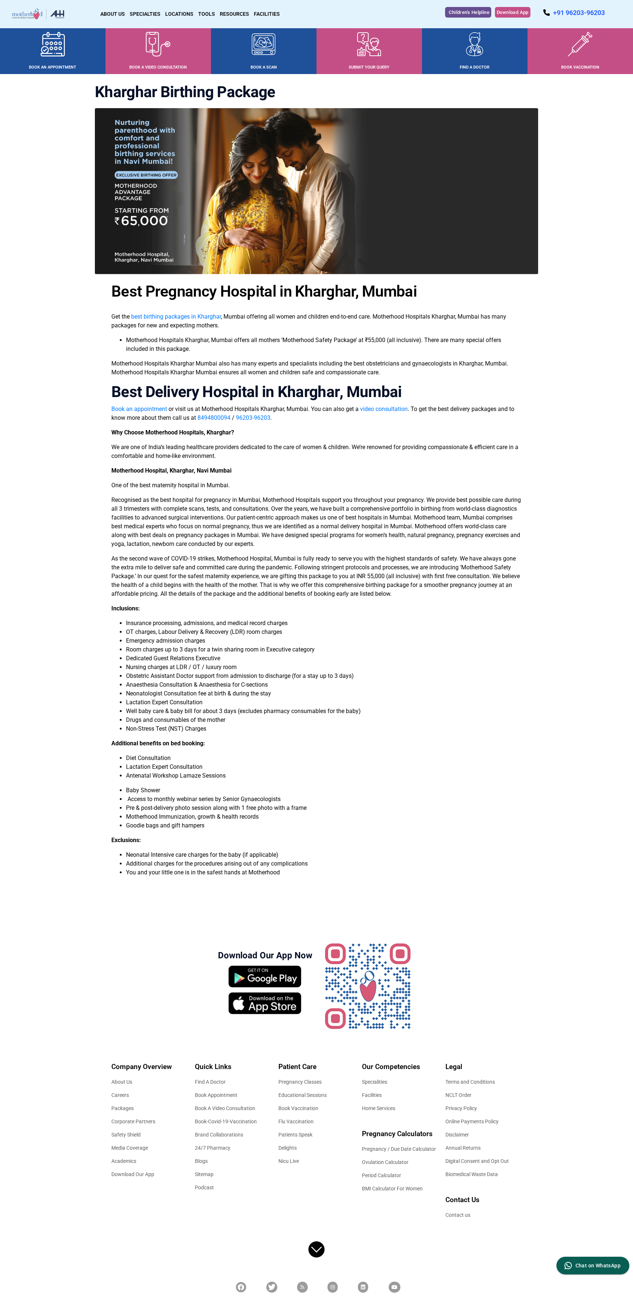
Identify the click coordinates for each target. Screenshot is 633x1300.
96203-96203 (253, 417)
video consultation (384, 408)
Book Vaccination (298, 1108)
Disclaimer (457, 1135)
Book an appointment (139, 408)
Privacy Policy (461, 1108)
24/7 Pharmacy (212, 1148)
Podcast (204, 1187)
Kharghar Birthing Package (185, 92)
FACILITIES (267, 14)
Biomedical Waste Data (471, 1174)
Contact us (457, 1215)
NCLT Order (458, 1095)
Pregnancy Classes (300, 1082)
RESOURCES (234, 14)
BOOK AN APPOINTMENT (52, 67)
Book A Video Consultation (225, 1108)
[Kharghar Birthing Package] (316, 191)
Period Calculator (381, 1175)
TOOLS (206, 14)
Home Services (378, 1108)
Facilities (372, 1095)
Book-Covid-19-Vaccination (226, 1121)
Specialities (374, 1082)
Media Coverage (129, 1148)
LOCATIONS (179, 14)
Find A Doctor (210, 1082)
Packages (122, 1108)
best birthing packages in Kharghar (176, 316)
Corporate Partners (133, 1121)
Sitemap (204, 1174)
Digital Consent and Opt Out (477, 1161)
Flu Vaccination (296, 1121)
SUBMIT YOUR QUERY (369, 67)
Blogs (201, 1161)
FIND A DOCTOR (474, 67)
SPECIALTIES (145, 14)
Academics (123, 1161)
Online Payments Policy (472, 1121)
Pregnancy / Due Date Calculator (399, 1149)
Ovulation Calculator (385, 1162)
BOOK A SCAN (264, 67)
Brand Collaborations (219, 1135)
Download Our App (132, 1174)
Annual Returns (463, 1148)
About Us (121, 1082)
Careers (120, 1095)
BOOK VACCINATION (580, 67)
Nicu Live (288, 1161)
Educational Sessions (302, 1095)
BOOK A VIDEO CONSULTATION (158, 67)
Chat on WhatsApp (598, 1265)
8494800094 (213, 417)
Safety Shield (126, 1135)
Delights (287, 1148)
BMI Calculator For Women (392, 1188)
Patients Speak (295, 1135)
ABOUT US (112, 14)
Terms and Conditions (470, 1082)
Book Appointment (216, 1095)
